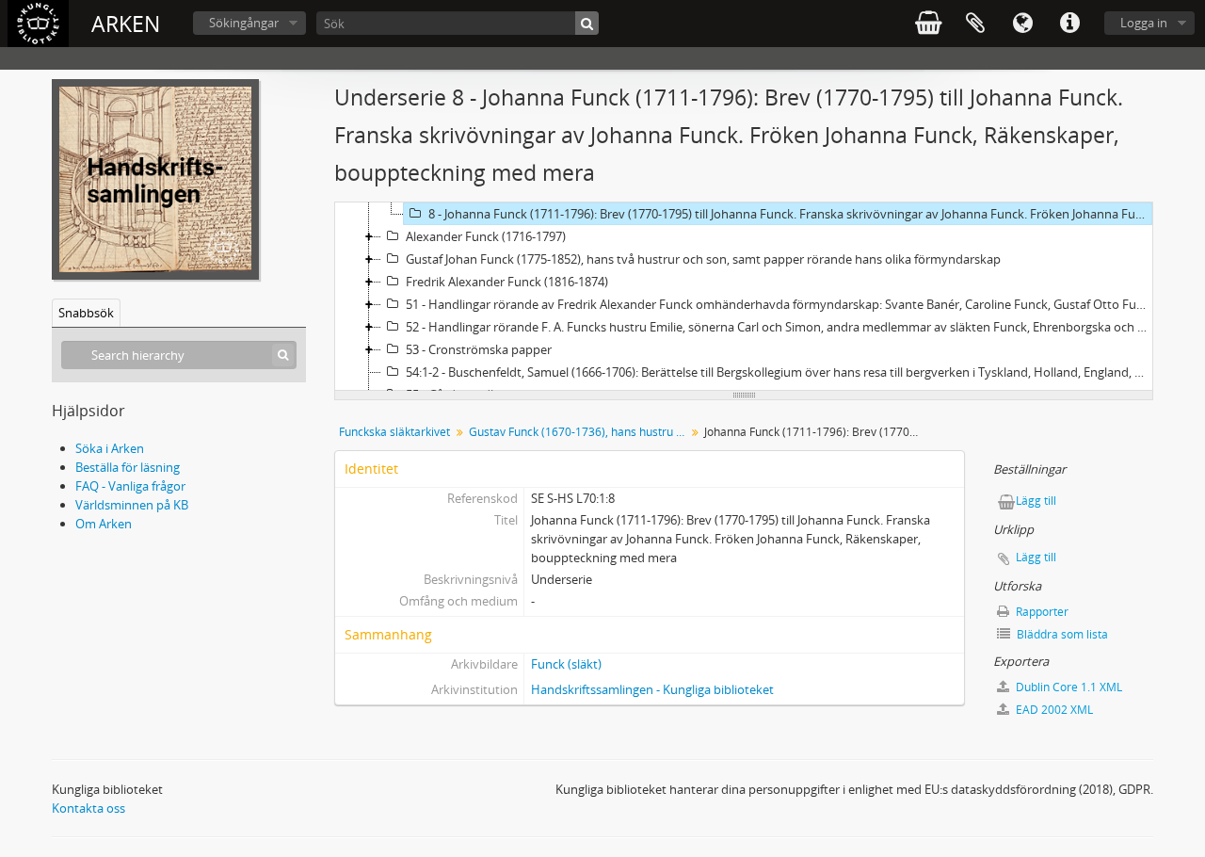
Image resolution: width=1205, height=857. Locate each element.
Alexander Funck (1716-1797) (486, 236)
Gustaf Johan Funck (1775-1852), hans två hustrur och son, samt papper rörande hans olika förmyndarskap (703, 259)
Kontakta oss (88, 808)
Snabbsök (86, 312)
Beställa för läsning (127, 467)
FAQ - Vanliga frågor (130, 485)
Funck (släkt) (566, 663)
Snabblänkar (1069, 23)
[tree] (743, 296)
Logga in (1143, 22)
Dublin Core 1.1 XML (1067, 687)
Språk (1022, 23)
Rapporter (1040, 612)
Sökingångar (244, 22)
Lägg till (1036, 501)
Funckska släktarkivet (394, 432)
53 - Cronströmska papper (479, 349)
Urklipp (975, 23)
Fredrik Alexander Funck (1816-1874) (507, 281)
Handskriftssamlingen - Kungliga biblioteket (652, 689)
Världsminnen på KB (131, 504)
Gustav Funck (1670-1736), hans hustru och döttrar (579, 432)
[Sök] (587, 23)
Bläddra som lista (1061, 634)
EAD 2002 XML (1053, 710)
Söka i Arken (109, 448)
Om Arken (103, 523)
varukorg (928, 23)
